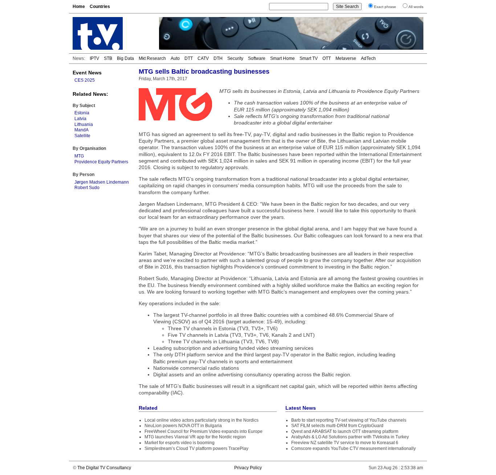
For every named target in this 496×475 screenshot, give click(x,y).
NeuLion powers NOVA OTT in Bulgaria (183, 425)
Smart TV (309, 58)
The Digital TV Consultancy (104, 467)
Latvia (80, 118)
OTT (326, 58)
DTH (218, 58)
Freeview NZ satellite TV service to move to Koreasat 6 (344, 442)
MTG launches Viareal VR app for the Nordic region (195, 436)
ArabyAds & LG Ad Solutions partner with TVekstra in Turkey (350, 436)
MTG (79, 156)
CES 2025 (84, 80)
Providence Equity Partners (101, 161)
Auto (175, 58)
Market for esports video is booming (180, 442)
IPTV (94, 58)
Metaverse (346, 58)
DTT (188, 58)
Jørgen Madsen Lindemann (101, 182)
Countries (100, 6)
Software (256, 58)
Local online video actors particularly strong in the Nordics (202, 420)
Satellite (82, 135)
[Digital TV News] (111, 33)
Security (235, 58)
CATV (203, 58)
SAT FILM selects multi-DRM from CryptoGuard (337, 425)
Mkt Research (152, 58)
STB (108, 58)
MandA (81, 129)
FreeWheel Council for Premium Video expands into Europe (204, 431)
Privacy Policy (248, 467)
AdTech (368, 58)
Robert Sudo (86, 187)
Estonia (81, 112)
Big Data (125, 58)
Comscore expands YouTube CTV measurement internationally (353, 448)
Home (79, 6)
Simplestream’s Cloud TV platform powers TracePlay (196, 448)
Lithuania (83, 124)
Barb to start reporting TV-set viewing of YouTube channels (348, 420)
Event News (87, 72)
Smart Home (282, 58)
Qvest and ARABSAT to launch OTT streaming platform (344, 431)
